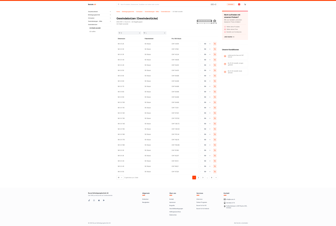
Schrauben (139, 11)
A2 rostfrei (92, 31)
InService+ (200, 199)
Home (118, 11)
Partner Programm (202, 202)
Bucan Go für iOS (201, 205)
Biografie (172, 205)
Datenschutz (173, 215)
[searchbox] (164, 4)
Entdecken (145, 199)
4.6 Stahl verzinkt (95, 28)
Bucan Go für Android (203, 208)
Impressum (172, 202)
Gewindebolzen (165, 11)
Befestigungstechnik (128, 11)
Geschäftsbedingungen (176, 208)
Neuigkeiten (145, 202)
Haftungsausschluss (175, 211)
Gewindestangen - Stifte (152, 11)
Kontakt (171, 199)
